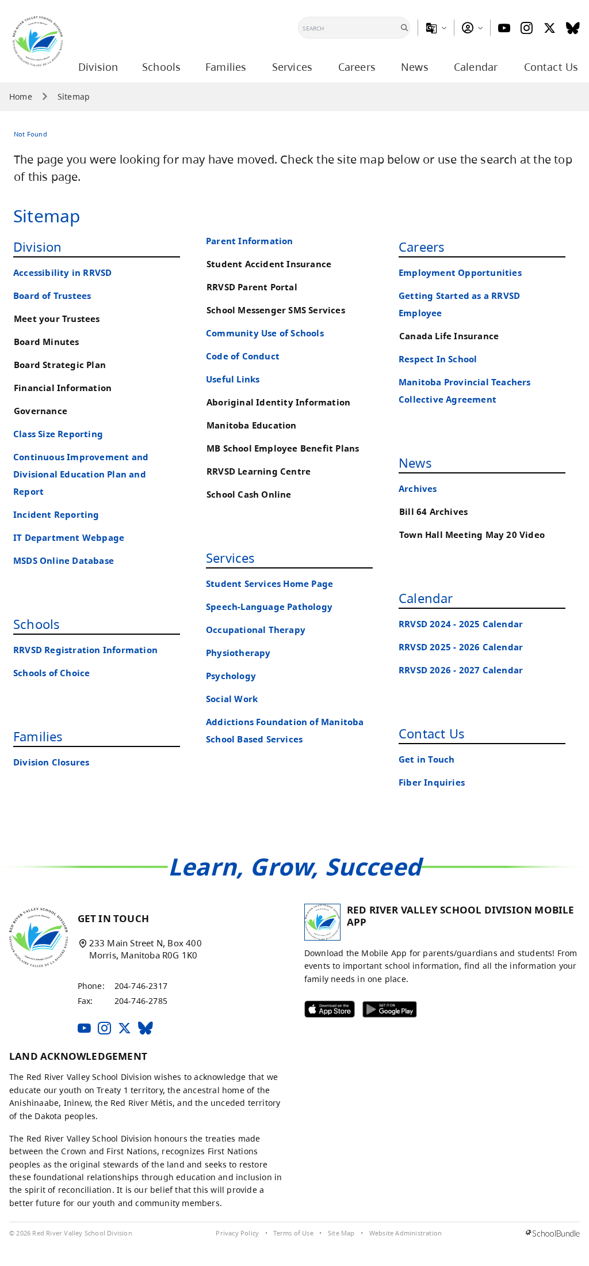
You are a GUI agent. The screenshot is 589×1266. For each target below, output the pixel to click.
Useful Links (232, 379)
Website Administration (405, 1233)
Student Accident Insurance (268, 264)
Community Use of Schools (265, 333)
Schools (36, 623)
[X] (550, 28)
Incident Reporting (56, 515)
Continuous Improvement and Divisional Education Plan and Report (80, 474)
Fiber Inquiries (432, 782)
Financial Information (63, 388)
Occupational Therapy (255, 630)
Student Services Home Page (269, 584)
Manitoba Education (251, 425)
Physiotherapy (238, 653)
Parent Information (249, 241)
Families (38, 736)
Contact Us (432, 733)
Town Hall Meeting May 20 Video (472, 535)
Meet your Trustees (57, 319)
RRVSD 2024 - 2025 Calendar (461, 624)
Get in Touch (426, 759)
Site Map (341, 1233)
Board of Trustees (52, 296)
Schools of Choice (51, 673)
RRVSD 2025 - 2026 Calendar (461, 647)
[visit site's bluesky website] (145, 1029)
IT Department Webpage (68, 538)
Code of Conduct (243, 356)
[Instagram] (527, 28)
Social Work (232, 699)
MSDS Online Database (63, 561)
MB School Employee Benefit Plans (282, 448)
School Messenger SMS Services (275, 310)
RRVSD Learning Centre (258, 471)
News (415, 462)
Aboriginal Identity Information (278, 402)
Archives (418, 489)
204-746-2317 (140, 985)
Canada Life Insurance (449, 336)
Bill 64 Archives (433, 512)
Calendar (426, 598)
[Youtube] (504, 28)
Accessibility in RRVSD (62, 273)
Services (230, 557)
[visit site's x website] (124, 1029)
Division (37, 246)
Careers (422, 246)
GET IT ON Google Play (382, 1012)
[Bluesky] (573, 28)
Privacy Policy (237, 1233)
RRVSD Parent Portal (251, 287)
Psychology (231, 676)
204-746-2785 (140, 1000)
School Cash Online (249, 494)
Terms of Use (293, 1233)
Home (20, 97)
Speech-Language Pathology (269, 607)
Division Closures (51, 762)
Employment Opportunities (460, 273)
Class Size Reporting (58, 434)
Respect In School (438, 359)
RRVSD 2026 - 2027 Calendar (461, 670)
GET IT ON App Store (322, 1012)
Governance (40, 411)
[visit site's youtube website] (84, 1029)
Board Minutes (46, 342)
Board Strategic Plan (60, 365)
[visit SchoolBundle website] (553, 1233)
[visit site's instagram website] (104, 1029)
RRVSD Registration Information (85, 650)
